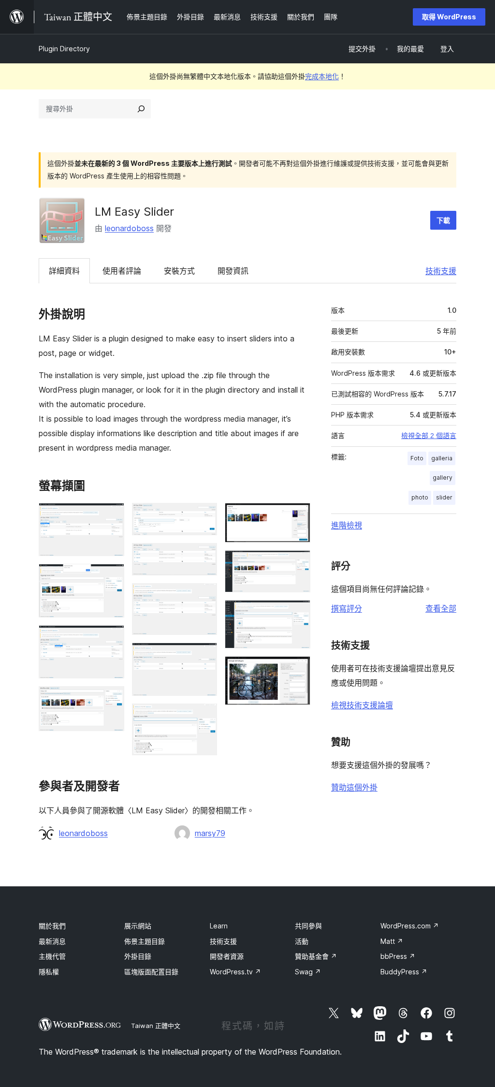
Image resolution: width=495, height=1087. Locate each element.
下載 (443, 220)
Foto (416, 458)
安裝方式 (179, 271)
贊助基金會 (316, 956)
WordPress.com (409, 926)
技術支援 (440, 271)
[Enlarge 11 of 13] (297, 563)
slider (444, 497)
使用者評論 (121, 271)
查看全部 (440, 608)
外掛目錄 (137, 956)
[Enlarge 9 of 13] (204, 716)
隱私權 (49, 972)
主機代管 (52, 956)
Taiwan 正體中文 (155, 1025)
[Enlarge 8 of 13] (204, 656)
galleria (441, 458)
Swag (308, 972)
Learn (219, 926)
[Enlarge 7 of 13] (204, 596)
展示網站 (137, 926)
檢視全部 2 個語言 (428, 436)
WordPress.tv (235, 972)
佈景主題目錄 (144, 941)
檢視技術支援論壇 (362, 705)
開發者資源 (227, 956)
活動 (301, 941)
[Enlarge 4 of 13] (111, 699)
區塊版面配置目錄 (151, 972)
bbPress (397, 956)
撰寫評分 (346, 608)
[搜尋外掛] (141, 108)
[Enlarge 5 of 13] (204, 516)
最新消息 (52, 941)
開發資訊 (233, 271)
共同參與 (308, 926)
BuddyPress (403, 972)
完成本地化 (322, 76)
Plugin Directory (64, 48)
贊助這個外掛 (354, 787)
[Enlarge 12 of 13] (297, 613)
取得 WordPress (449, 17)
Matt (391, 941)
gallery (442, 477)
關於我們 (52, 926)
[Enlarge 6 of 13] (204, 556)
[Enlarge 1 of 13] (111, 516)
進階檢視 (346, 525)
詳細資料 (64, 271)
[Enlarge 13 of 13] (297, 669)
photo (419, 497)
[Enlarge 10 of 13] (297, 516)
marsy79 (210, 833)
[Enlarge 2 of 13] (111, 577)
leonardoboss (129, 228)
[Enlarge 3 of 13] (111, 638)
